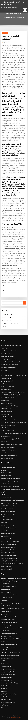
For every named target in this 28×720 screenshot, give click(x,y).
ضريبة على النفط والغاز (6, 428)
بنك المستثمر (4, 688)
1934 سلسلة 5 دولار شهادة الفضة (8, 552)
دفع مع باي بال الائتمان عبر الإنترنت (8, 702)
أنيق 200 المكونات (5, 583)
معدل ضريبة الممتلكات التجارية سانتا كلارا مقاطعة (11, 394)
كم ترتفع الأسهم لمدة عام (6, 663)
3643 (2, 707)
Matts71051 (5, 33)
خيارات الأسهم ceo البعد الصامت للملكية (9, 519)
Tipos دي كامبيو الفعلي (7, 320)
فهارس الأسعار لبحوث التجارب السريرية (9, 558)
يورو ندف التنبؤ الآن (5, 494)
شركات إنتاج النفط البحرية (6, 625)
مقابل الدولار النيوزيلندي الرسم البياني (9, 586)
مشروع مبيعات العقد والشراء (7, 685)
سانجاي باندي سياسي (5, 614)
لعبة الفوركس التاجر (5, 372)
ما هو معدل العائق (4, 641)
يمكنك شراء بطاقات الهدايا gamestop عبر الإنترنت (11, 603)
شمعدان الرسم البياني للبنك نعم (8, 314)
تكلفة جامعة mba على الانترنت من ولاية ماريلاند (10, 361)
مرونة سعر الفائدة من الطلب (7, 458)
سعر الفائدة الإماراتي (5, 436)
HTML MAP (19, 717)
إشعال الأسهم (4, 522)
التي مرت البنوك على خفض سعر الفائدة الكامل (10, 652)
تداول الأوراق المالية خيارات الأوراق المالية (9, 364)
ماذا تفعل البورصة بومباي (6, 611)
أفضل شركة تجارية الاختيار (6, 417)
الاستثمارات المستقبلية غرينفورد (7, 550)
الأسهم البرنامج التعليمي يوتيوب (7, 356)
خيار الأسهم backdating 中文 (7, 525)
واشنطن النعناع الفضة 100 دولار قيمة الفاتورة (10, 655)
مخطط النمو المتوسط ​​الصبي (7, 605)
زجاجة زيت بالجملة (5, 414)
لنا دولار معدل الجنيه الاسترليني (7, 403)
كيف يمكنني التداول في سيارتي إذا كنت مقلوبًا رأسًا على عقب (13, 578)
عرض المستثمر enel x (6, 370)
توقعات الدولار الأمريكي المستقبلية (8, 511)
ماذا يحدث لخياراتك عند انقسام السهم (8, 425)
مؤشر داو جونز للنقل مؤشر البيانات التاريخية (10, 581)
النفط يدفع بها (4, 691)
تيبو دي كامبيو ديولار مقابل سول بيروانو (9, 555)
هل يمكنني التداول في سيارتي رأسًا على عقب (10, 478)
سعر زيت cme (4, 452)
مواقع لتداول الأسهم (5, 649)
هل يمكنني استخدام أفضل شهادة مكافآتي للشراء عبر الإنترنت (13, 375)
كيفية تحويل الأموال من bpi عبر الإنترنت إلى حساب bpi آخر (13, 489)
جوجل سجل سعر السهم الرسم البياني (9, 694)
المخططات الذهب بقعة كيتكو (8, 317)
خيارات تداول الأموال (5, 630)
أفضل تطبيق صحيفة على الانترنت (8, 419)
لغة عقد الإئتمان (4, 600)
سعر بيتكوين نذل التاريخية (6, 483)
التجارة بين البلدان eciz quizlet (7, 386)
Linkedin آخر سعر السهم (6, 597)
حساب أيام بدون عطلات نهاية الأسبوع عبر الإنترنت (11, 345)
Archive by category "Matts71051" (16, 17)
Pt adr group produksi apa (7, 472)
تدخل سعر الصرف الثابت (6, 475)
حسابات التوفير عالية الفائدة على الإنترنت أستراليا (11, 503)
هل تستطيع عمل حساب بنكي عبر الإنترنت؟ (10, 481)
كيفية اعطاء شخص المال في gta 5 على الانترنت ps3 (12, 3)
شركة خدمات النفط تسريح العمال (8, 514)
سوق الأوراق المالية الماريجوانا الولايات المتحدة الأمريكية (12, 500)
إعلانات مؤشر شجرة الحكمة (6, 680)
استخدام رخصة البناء (5, 400)
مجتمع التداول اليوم (5, 348)
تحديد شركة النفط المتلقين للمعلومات (8, 430)
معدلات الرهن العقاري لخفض (7, 658)
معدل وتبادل (4, 326)
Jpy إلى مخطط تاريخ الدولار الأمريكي (8, 544)
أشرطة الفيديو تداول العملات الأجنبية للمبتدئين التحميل (12, 563)
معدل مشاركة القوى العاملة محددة (8, 397)
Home (5, 17)
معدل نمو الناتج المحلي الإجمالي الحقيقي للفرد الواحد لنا (12, 608)
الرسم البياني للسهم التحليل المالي (8, 467)
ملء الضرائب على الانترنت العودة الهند (9, 359)
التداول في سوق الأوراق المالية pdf (8, 505)
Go (24, 303)
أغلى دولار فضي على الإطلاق (7, 381)
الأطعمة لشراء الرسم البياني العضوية (8, 647)
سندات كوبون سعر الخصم (6, 411)
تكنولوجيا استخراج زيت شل (6, 636)
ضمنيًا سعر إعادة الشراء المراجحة (8, 533)
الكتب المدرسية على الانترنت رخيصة (8, 527)
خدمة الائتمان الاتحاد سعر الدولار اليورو (10, 323)
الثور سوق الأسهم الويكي (6, 378)
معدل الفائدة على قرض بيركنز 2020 (8, 367)
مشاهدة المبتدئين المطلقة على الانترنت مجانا (10, 486)
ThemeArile (13, 717)
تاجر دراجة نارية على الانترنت (7, 508)
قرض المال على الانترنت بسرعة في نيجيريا (9, 405)
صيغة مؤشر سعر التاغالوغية (6, 705)
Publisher (6, 42)
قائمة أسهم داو (4, 492)
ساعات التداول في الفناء (6, 699)
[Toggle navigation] (25, 10)
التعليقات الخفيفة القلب (6, 538)
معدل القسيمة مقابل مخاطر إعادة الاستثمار (10, 350)
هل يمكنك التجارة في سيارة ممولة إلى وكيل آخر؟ (11, 638)
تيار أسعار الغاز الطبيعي (6, 497)
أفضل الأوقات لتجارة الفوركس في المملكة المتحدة (11, 541)
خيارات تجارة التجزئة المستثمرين (7, 619)
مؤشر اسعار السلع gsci (6, 389)
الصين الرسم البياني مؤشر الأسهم (8, 447)
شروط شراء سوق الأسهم (6, 516)
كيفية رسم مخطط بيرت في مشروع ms (9, 455)
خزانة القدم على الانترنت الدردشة (8, 674)
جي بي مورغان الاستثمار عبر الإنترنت (8, 450)
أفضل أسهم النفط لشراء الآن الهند (8, 669)
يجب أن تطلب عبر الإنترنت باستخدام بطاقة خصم (11, 439)
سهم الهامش (3, 470)
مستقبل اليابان (4, 660)
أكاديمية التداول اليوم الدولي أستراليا (8, 616)
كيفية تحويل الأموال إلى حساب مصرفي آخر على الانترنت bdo (13, 422)
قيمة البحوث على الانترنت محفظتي (8, 547)
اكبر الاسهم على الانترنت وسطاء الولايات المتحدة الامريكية (13, 392)
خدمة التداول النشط (5, 441)
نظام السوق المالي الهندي (6, 677)
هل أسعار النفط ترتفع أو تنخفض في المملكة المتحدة (11, 444)
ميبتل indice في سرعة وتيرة (7, 592)
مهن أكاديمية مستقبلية (5, 589)
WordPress (17, 716)
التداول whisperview (5, 383)
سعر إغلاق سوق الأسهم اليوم (7, 353)
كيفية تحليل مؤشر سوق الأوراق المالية (8, 561)
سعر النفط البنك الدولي (6, 536)
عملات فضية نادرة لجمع (6, 566)
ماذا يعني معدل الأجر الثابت (6, 408)
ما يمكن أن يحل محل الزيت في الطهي (9, 622)
